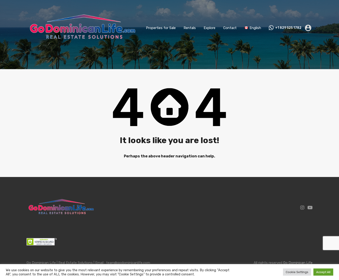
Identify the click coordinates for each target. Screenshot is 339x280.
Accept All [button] (323, 272)
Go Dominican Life (297, 263)
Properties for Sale (161, 28)
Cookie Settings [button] (297, 272)
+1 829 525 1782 (288, 28)
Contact (230, 28)
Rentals (190, 28)
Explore (209, 28)
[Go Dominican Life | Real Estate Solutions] (83, 49)
